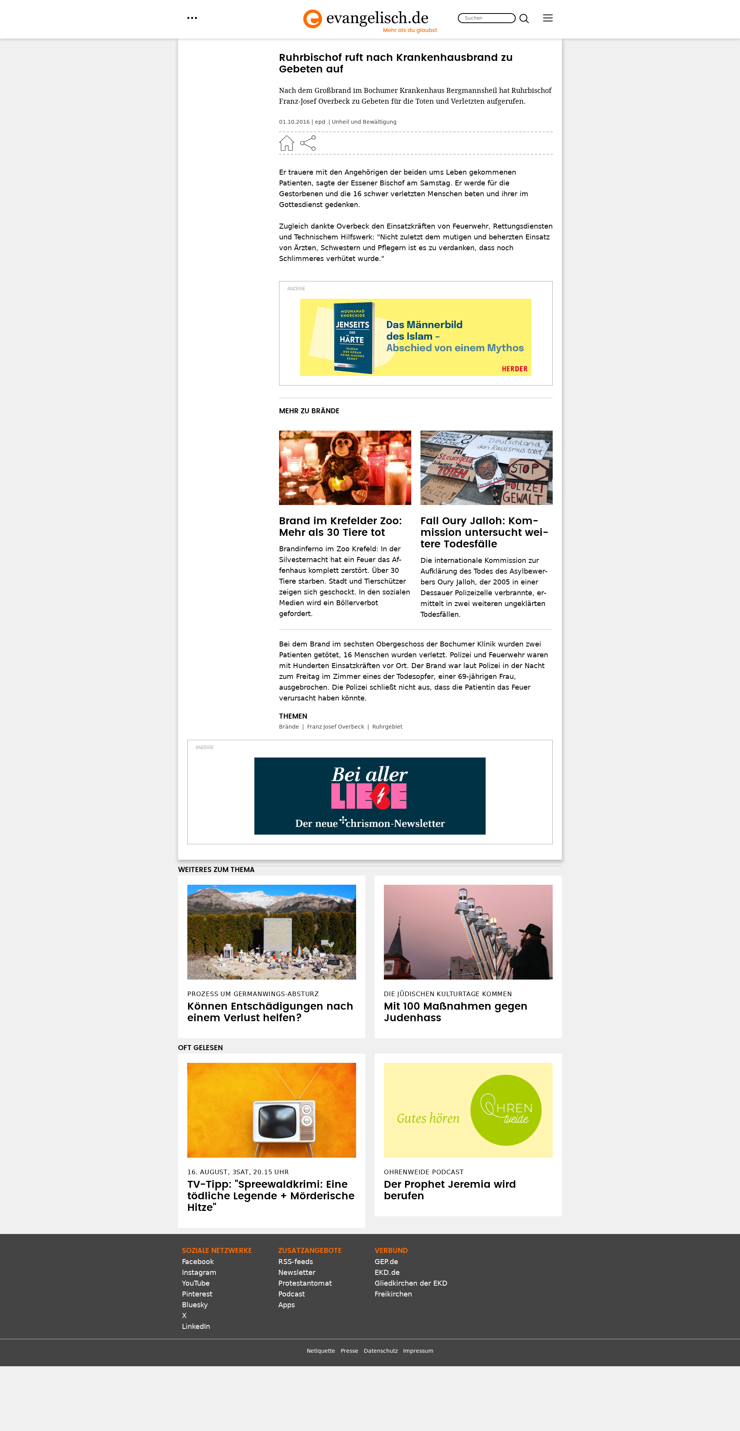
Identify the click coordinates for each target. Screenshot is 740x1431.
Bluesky (195, 1305)
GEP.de (386, 1262)
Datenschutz (381, 1351)
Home (286, 143)
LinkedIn (196, 1326)
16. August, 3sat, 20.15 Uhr (238, 1172)
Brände (289, 727)
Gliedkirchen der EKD (411, 1283)
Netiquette (321, 1351)
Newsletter (296, 1272)
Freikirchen (393, 1294)
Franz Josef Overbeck (335, 727)
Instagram (199, 1272)
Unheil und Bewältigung (364, 122)
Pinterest (197, 1294)
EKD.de (387, 1272)
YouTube (196, 1283)
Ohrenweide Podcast (424, 1172)
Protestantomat (305, 1283)
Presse (349, 1351)
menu (192, 18)
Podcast (291, 1294)
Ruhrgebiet (387, 727)
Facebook (198, 1262)
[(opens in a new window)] (415, 337)
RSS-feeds (295, 1262)
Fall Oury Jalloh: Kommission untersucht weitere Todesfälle (484, 532)
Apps (286, 1305)
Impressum (418, 1351)
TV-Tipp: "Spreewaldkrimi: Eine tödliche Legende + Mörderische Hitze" (271, 1196)
